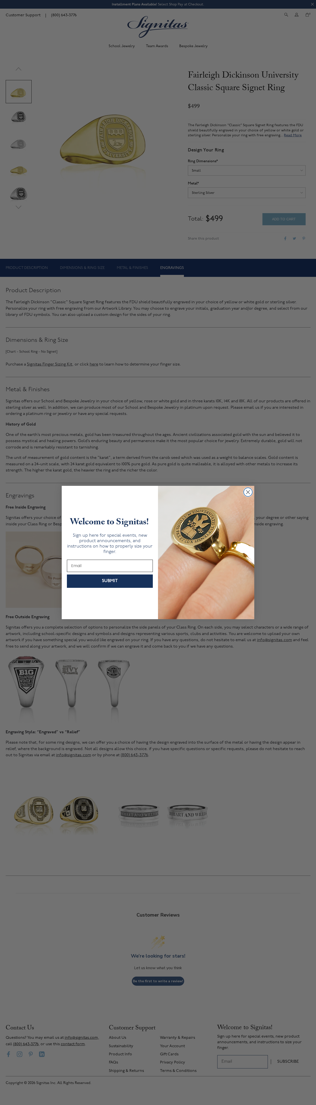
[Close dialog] (248, 492)
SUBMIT (110, 581)
